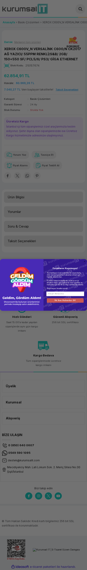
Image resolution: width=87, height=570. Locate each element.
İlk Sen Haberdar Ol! (65, 301)
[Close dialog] (84, 261)
